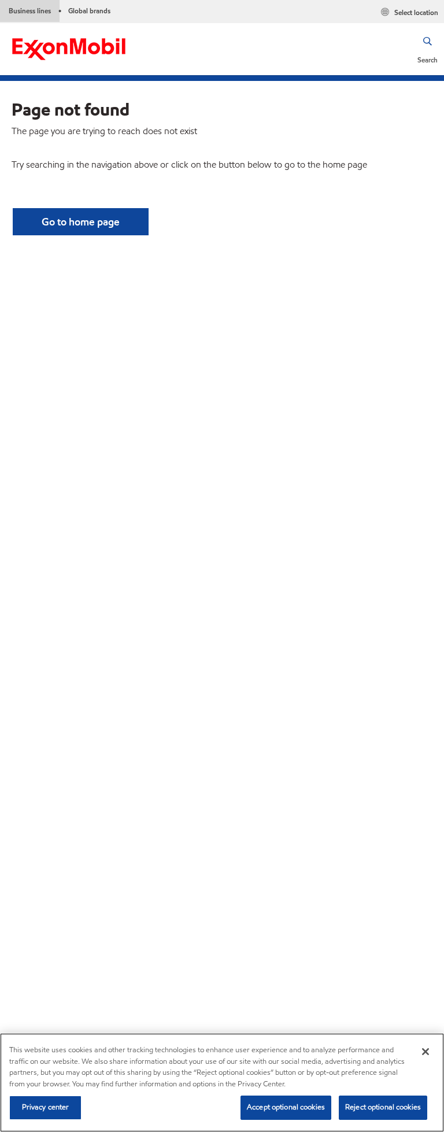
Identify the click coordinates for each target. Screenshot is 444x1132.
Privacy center (45, 1107)
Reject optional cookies (383, 1107)
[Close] (425, 1051)
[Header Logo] (69, 48)
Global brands (89, 11)
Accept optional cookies (286, 1107)
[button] (427, 49)
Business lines (30, 11)
